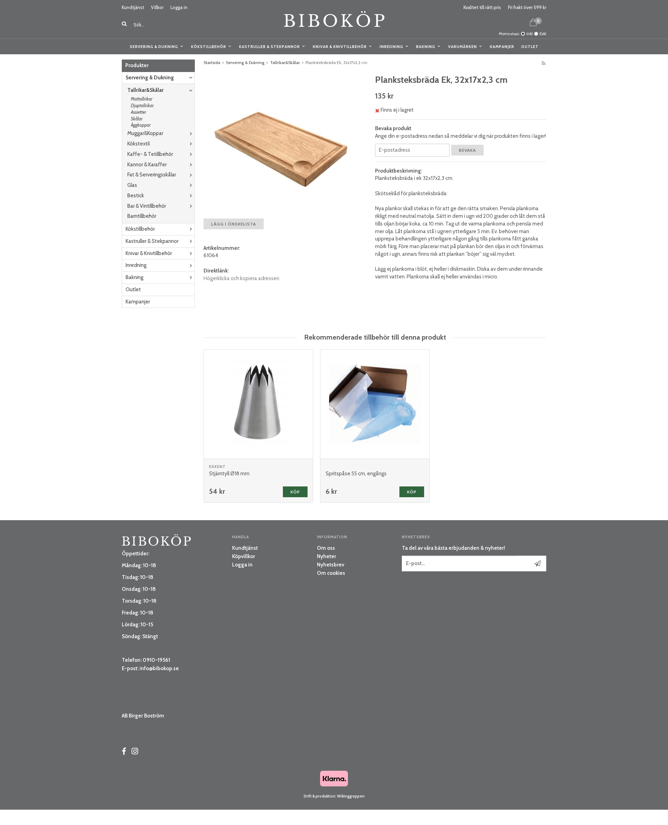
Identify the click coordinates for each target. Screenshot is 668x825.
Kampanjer (502, 46)
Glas (132, 185)
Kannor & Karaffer (147, 164)
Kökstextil (138, 144)
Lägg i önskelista (233, 224)
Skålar (137, 118)
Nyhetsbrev (330, 565)
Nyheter (326, 556)
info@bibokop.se (159, 668)
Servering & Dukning (154, 46)
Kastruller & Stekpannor (269, 46)
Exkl (543, 33)
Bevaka (467, 150)
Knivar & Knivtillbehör (340, 46)
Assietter (138, 112)
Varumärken (462, 46)
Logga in (179, 7)
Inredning (391, 46)
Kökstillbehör (208, 46)
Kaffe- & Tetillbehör (150, 154)
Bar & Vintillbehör (146, 206)
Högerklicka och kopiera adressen (241, 278)
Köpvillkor (243, 556)
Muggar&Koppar (145, 133)
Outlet (530, 46)
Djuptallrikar (142, 105)
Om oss (326, 548)
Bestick (135, 195)
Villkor (157, 7)
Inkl (529, 33)
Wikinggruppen (351, 796)
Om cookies (331, 573)
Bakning (425, 46)
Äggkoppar (141, 125)
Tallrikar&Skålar (145, 90)
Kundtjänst (133, 7)
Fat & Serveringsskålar (151, 175)
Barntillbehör (141, 216)
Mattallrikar (141, 99)
